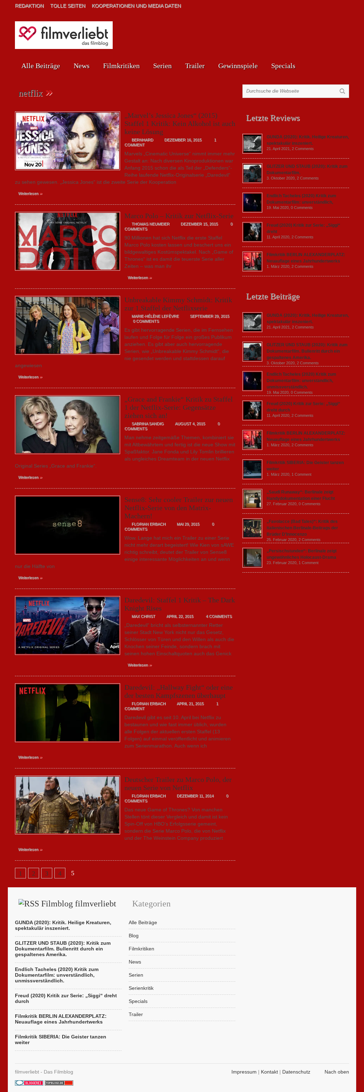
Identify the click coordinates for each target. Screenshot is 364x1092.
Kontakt (269, 1072)
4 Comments (219, 616)
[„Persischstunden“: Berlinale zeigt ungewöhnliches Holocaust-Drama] (252, 566)
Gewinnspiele (238, 66)
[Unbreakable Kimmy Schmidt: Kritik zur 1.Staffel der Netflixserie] (67, 356)
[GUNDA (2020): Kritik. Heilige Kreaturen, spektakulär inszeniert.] (252, 152)
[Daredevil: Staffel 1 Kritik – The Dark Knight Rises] (67, 657)
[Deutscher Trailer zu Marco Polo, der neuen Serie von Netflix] (67, 836)
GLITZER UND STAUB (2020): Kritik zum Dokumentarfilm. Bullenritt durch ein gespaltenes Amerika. (307, 351)
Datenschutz (296, 1072)
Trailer (195, 66)
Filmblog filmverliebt (78, 903)
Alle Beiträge (40, 66)
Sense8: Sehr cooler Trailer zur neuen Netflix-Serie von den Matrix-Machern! (178, 508)
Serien (162, 66)
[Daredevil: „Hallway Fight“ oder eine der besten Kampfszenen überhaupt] (67, 744)
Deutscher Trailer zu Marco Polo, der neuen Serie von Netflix (178, 784)
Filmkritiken (121, 66)
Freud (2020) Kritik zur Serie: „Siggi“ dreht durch (66, 998)
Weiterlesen (30, 193)
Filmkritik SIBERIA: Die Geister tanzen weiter (60, 1039)
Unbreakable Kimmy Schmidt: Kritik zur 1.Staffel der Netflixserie (178, 304)
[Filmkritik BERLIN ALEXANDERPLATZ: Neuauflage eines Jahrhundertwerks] (252, 269)
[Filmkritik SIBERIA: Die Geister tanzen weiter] (252, 477)
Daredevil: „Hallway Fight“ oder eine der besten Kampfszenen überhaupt (178, 691)
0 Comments (146, 321)
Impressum (244, 1072)
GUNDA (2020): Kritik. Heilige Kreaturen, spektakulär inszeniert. (63, 925)
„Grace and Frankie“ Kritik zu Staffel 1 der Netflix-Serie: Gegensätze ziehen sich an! (178, 407)
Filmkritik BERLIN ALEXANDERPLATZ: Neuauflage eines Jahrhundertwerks (61, 1019)
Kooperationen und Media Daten (136, 6)
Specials (283, 66)
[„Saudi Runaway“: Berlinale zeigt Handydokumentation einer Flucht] (252, 507)
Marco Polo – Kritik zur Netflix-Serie (179, 216)
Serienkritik (141, 988)
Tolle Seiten (67, 6)
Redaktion (29, 6)
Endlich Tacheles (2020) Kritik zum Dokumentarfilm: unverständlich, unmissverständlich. (301, 381)
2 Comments (303, 149)
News (82, 66)
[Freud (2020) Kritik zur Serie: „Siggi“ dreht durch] (252, 240)
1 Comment (301, 474)
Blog (134, 935)
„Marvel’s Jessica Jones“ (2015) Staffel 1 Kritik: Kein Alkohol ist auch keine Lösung (179, 123)
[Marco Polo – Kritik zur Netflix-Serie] (67, 272)
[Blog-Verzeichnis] (29, 1084)
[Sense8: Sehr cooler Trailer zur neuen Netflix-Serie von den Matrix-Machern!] (67, 556)
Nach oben (337, 1072)
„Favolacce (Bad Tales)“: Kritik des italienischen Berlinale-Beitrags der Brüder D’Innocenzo (302, 528)
